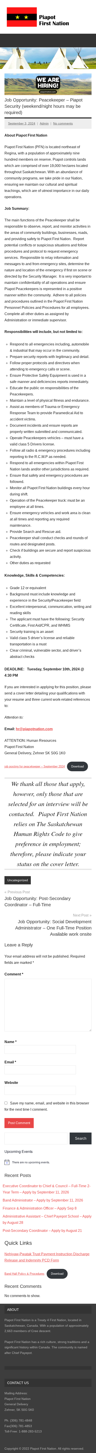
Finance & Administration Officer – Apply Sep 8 (40, 1208)
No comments (63, 123)
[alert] (48, 1162)
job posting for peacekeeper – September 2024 (34, 766)
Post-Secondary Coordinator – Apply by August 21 (42, 1231)
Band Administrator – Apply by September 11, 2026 (43, 1200)
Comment (13, 974)
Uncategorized (17, 880)
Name (10, 1042)
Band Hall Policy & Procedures (24, 1273)
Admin (44, 123)
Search (80, 1138)
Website (11, 1083)
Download (77, 766)
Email (10, 1062)
